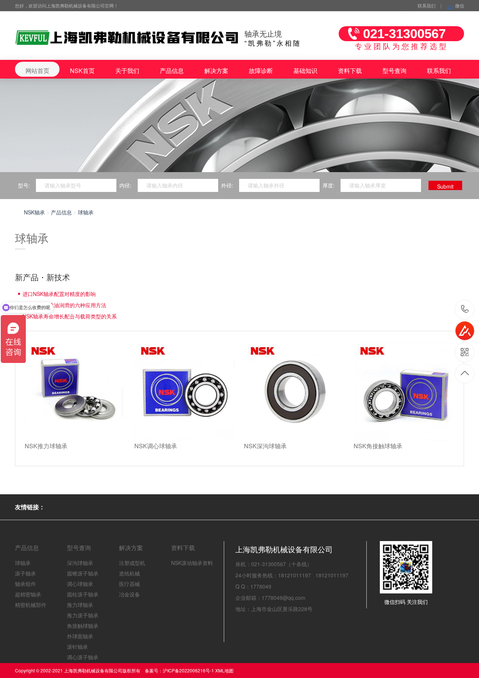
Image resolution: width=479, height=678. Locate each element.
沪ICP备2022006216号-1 (188, 670)
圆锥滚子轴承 (82, 573)
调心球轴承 (80, 583)
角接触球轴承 (82, 625)
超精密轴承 (28, 594)
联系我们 (427, 5)
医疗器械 (129, 583)
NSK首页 (82, 70)
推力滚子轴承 (82, 615)
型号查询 (394, 70)
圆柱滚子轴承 (82, 594)
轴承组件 (25, 583)
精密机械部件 (30, 604)
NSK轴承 (34, 212)
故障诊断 (261, 70)
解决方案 (216, 70)
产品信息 (172, 70)
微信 (459, 5)
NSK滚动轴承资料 (192, 562)
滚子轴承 (25, 573)
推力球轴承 (80, 604)
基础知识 (305, 70)
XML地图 (224, 670)
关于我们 (127, 70)
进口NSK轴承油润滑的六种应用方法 (64, 305)
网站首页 (37, 70)
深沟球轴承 (80, 562)
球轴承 (86, 212)
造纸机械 (129, 573)
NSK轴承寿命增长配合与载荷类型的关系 (69, 316)
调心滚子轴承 (82, 657)
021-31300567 (465, 310)
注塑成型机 (132, 562)
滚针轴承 (77, 646)
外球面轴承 (80, 636)
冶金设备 (129, 594)
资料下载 (350, 70)
